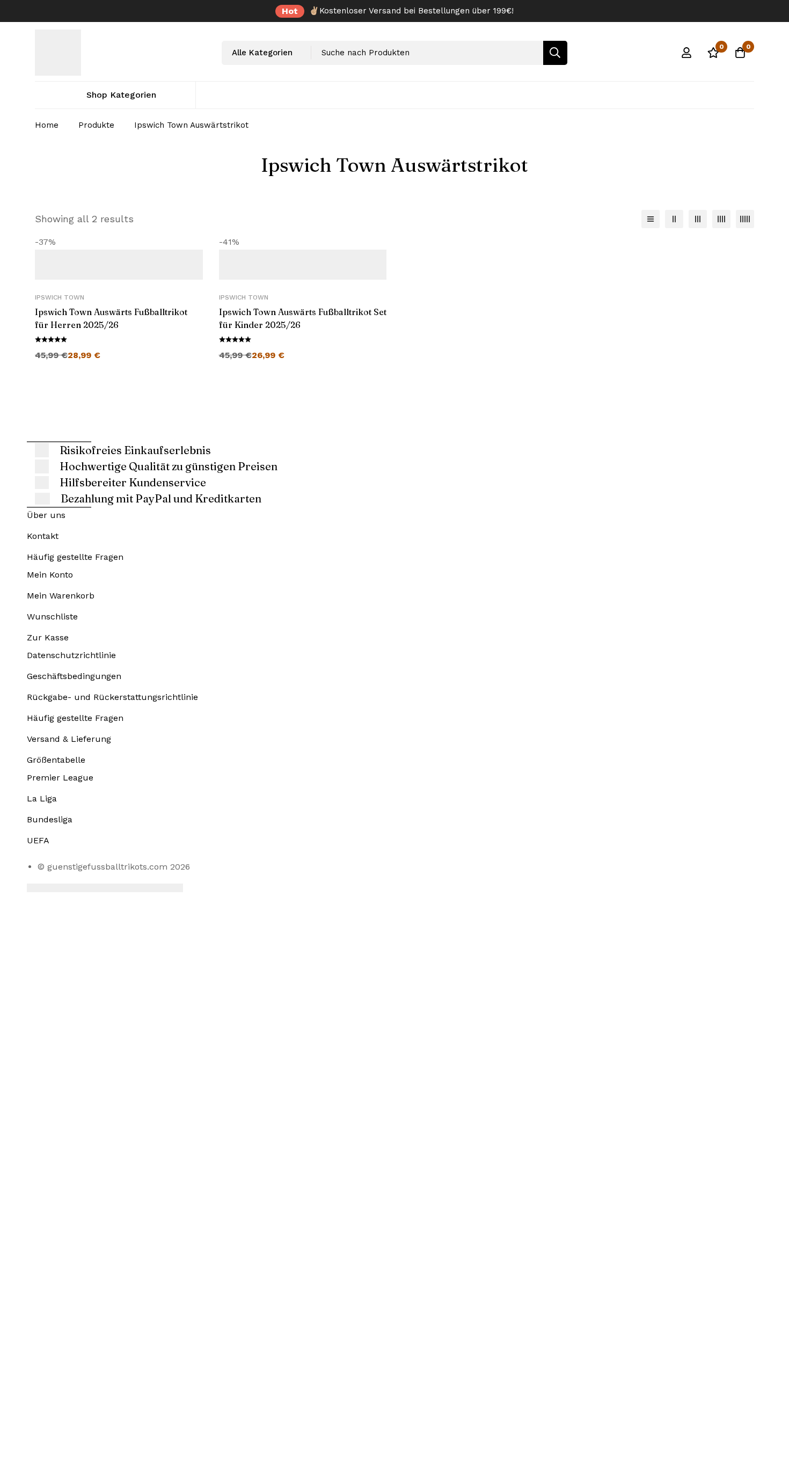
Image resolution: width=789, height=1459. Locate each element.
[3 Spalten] (698, 219)
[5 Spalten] (745, 219)
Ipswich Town (59, 297)
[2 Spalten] (674, 219)
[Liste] (650, 219)
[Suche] (555, 53)
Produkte (96, 125)
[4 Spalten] (721, 219)
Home (47, 125)
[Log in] (686, 53)
